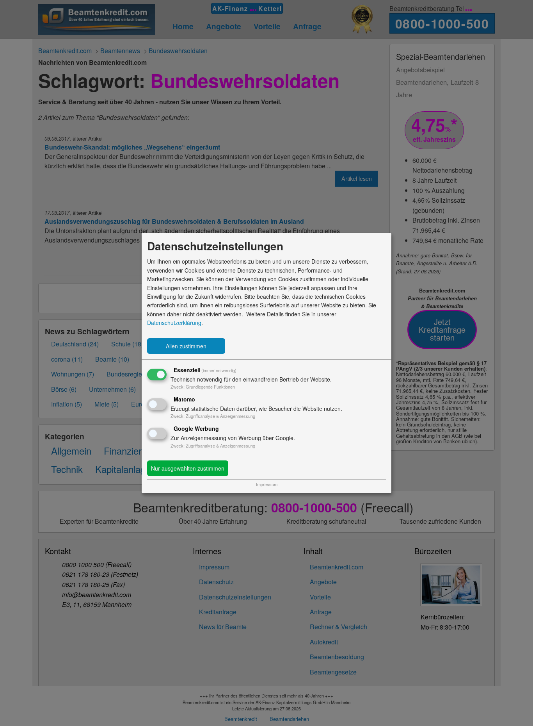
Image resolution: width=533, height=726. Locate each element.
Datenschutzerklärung (174, 322)
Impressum (266, 484)
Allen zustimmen (186, 346)
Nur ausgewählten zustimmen (187, 468)
